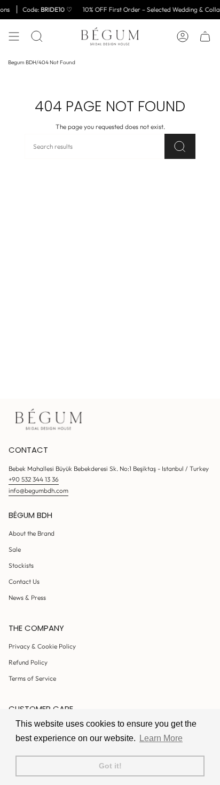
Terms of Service (32, 678)
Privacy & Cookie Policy (42, 646)
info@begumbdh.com (38, 490)
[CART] (205, 36)
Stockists (21, 565)
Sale (15, 549)
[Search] (179, 146)
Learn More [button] (161, 738)
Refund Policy (28, 662)
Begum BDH (22, 62)
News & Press (27, 597)
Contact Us (24, 581)
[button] (37, 36)
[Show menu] (14, 36)
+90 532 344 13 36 (34, 479)
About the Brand (31, 533)
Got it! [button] (110, 765)
